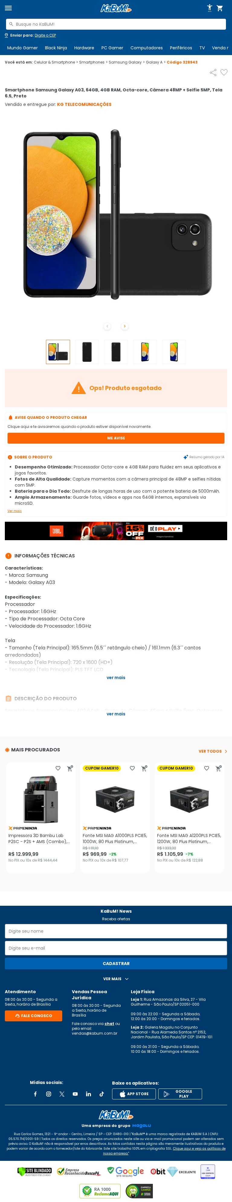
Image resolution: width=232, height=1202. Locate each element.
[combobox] (116, 24)
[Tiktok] (101, 1094)
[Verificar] (34, 1172)
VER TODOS (210, 751)
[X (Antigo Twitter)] (61, 1094)
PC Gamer (112, 48)
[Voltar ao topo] (116, 1115)
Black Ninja (56, 48)
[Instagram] (48, 1094)
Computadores (146, 48)
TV (202, 48)
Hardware (84, 48)
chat (109, 1023)
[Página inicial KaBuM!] (116, 8)
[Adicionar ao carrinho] (70, 768)
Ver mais (15, 511)
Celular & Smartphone (56, 62)
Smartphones (93, 62)
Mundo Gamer (22, 48)
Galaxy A (156, 62)
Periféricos (181, 48)
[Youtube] (75, 1094)
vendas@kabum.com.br (94, 1033)
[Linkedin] (88, 1094)
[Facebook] (35, 1094)
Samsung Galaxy (127, 62)
